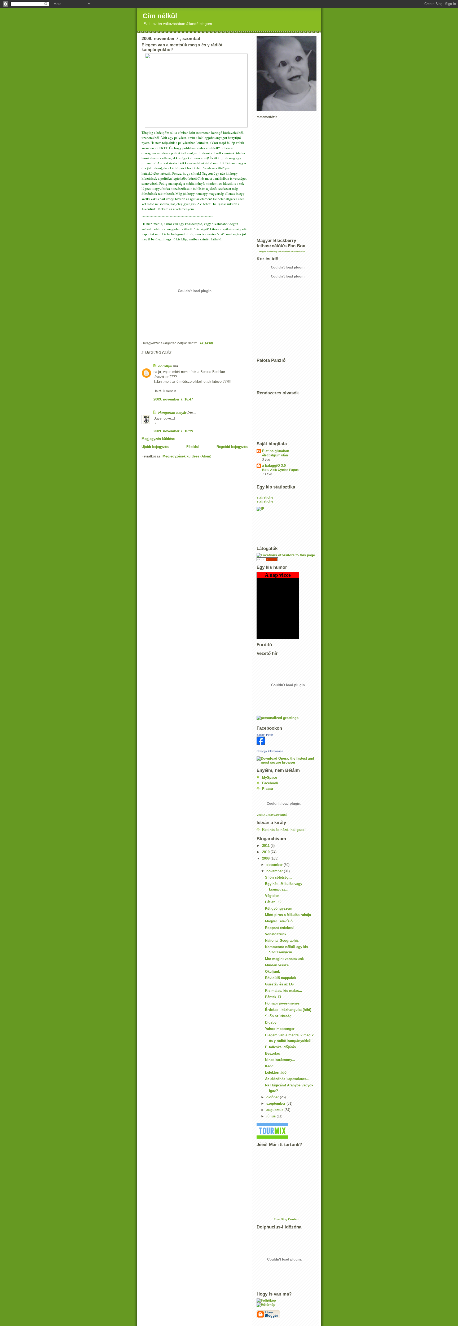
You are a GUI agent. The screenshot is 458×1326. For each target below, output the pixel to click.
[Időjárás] (286, 1300)
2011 (266, 846)
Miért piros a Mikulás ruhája (288, 915)
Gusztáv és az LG (279, 984)
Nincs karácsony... (280, 1060)
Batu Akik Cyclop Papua (280, 470)
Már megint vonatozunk (284, 959)
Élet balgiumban (275, 451)
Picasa (267, 789)
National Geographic (282, 940)
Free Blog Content (287, 1219)
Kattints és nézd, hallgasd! (284, 830)
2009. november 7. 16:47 (173, 399)
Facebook (270, 783)
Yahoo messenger (279, 1029)
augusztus (275, 1110)
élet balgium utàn (275, 455)
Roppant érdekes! (279, 928)
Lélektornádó (276, 1072)
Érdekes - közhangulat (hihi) (288, 1010)
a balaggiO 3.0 (274, 466)
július (271, 1116)
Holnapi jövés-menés (282, 1003)
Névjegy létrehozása (270, 751)
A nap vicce (278, 575)
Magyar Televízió (279, 921)
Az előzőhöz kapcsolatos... (287, 1079)
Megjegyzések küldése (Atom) (186, 456)
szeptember (276, 1103)
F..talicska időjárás (280, 1047)
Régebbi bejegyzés (232, 447)
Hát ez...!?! (274, 902)
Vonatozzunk (275, 934)
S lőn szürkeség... (280, 1016)
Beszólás (272, 1053)
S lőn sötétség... (278, 877)
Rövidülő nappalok (280, 978)
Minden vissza (277, 965)
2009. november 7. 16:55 (173, 431)
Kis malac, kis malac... (283, 991)
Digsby (270, 1022)
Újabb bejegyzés (155, 447)
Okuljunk (272, 971)
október (273, 1097)
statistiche (265, 497)
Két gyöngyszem (278, 908)
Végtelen (272, 896)
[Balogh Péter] (286, 741)
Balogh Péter (265, 734)
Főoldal (192, 447)
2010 (266, 852)
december (275, 865)
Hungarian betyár (172, 413)
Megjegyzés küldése (158, 439)
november (275, 871)
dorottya (165, 366)
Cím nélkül (160, 16)
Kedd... (271, 1066)
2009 (266, 858)
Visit (272, 814)
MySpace (269, 777)
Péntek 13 (273, 997)
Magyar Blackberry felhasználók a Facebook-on (282, 251)
